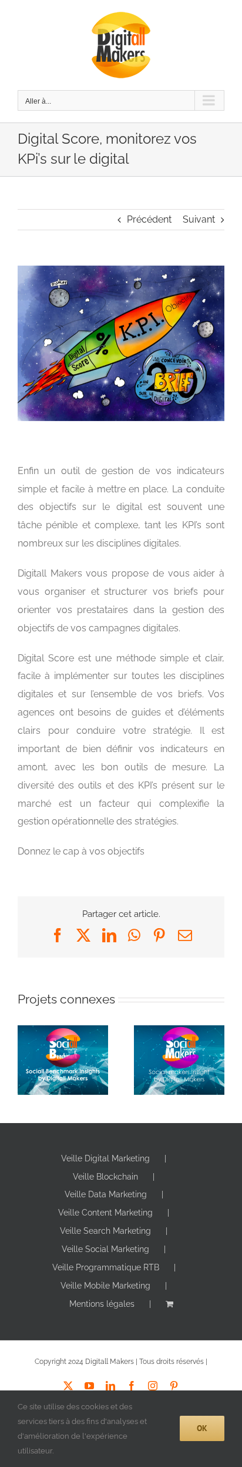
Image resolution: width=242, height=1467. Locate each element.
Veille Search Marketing (105, 1231)
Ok (202, 1428)
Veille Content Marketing (105, 1212)
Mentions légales (102, 1304)
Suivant (199, 219)
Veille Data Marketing (106, 1194)
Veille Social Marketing (105, 1249)
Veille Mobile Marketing (105, 1285)
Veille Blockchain (105, 1176)
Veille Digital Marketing (105, 1158)
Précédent (149, 219)
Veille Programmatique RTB (105, 1267)
